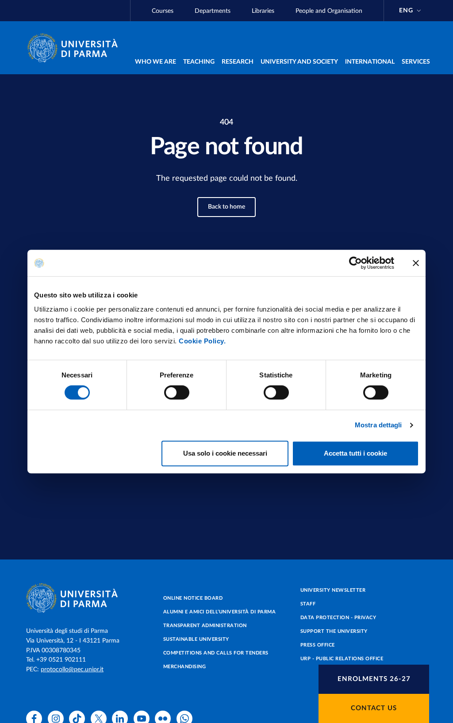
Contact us (374, 708)
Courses (162, 11)
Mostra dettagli (378, 425)
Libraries (263, 11)
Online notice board (193, 598)
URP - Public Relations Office (342, 658)
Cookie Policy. (202, 341)
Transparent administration (205, 625)
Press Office (317, 645)
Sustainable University (196, 639)
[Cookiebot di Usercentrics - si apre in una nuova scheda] (355, 263)
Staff (308, 603)
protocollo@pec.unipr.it (72, 669)
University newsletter (333, 590)
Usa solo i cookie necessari (225, 453)
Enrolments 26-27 (374, 679)
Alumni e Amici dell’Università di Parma (219, 611)
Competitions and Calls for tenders (216, 653)
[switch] (176, 392)
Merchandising (184, 666)
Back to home (226, 207)
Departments (212, 11)
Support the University (334, 631)
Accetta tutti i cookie (355, 453)
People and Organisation (329, 11)
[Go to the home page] (76, 48)
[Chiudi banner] (416, 263)
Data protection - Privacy (338, 617)
